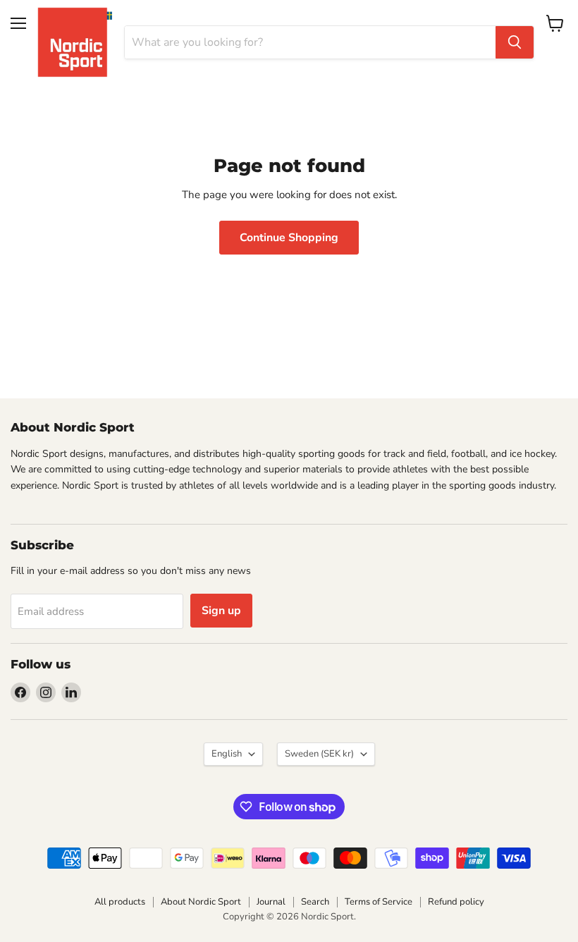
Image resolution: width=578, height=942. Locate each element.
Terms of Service (378, 901)
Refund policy (456, 901)
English (226, 753)
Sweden (319, 753)
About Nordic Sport (201, 901)
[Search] (515, 42)
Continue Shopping (289, 237)
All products (119, 901)
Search (315, 901)
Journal (271, 901)
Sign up (221, 610)
